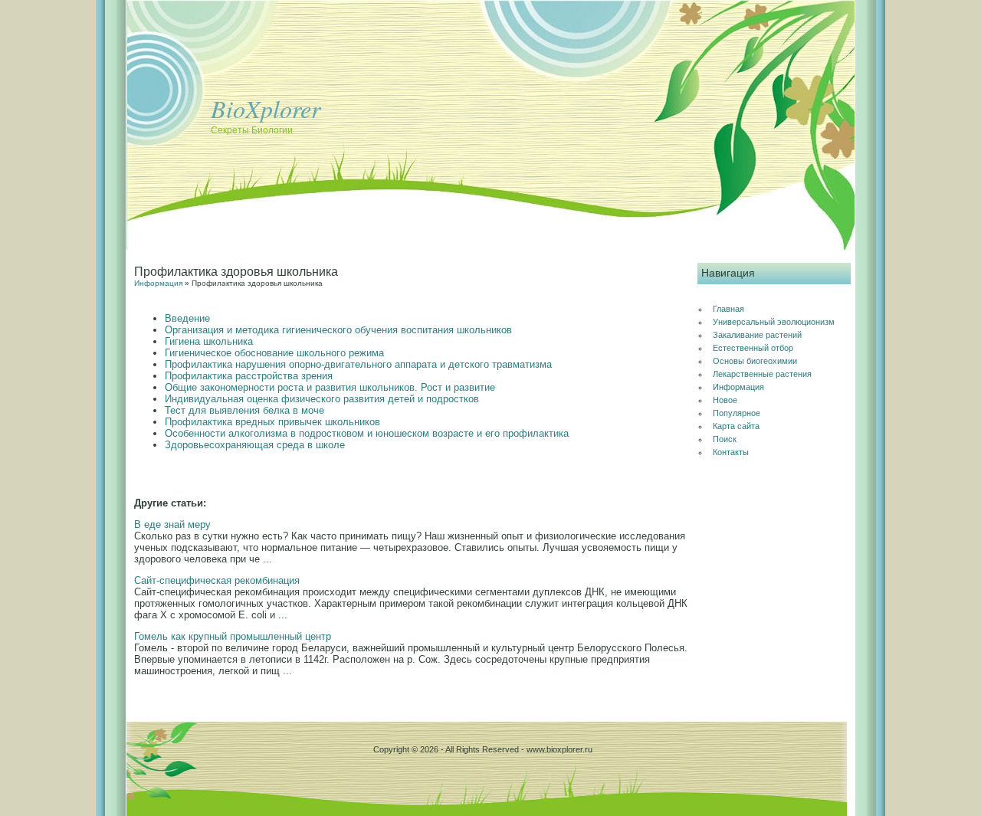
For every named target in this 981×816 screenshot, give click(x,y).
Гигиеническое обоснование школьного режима (274, 353)
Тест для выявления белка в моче (244, 410)
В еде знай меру (172, 524)
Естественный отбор (753, 347)
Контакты (731, 452)
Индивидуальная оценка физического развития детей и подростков (322, 399)
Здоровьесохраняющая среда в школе (255, 445)
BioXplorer (265, 108)
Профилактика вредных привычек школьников (272, 422)
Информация (158, 283)
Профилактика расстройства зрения (249, 376)
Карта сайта (736, 426)
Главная (728, 308)
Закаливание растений (757, 334)
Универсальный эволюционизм (774, 321)
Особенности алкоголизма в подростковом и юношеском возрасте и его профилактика (367, 433)
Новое (725, 400)
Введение (187, 318)
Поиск (725, 439)
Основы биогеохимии (755, 360)
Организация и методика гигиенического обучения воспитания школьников (338, 330)
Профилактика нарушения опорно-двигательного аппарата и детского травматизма (358, 364)
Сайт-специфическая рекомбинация (217, 580)
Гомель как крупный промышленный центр (232, 636)
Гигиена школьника (209, 341)
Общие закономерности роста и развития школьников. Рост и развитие (330, 387)
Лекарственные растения (762, 374)
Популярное (736, 413)
